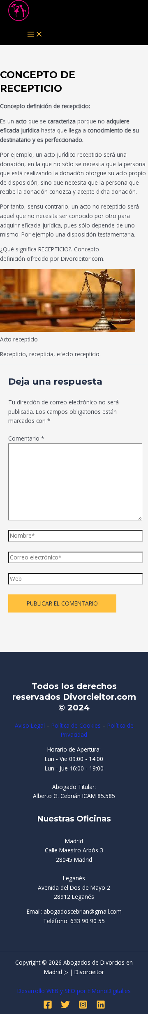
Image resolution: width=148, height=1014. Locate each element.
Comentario (26, 438)
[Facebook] (47, 1007)
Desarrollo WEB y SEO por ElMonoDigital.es (74, 991)
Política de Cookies (76, 725)
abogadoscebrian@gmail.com (83, 911)
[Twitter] (65, 1007)
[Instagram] (83, 1007)
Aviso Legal (30, 725)
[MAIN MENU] (35, 34)
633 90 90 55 (87, 921)
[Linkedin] (100, 1007)
